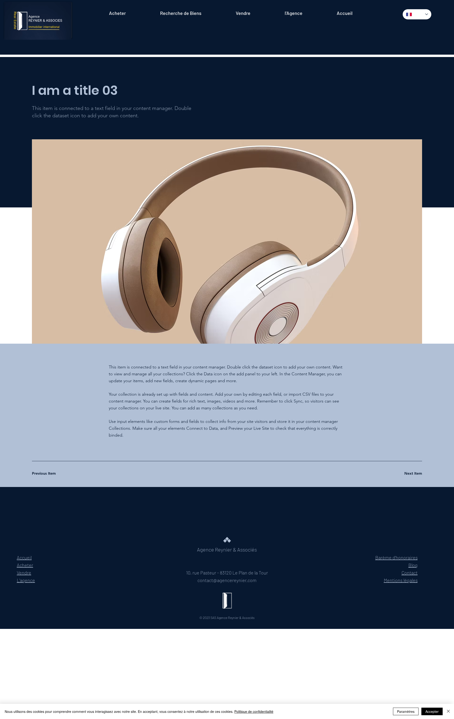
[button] (63, 34)
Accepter (432, 711)
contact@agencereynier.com (227, 580)
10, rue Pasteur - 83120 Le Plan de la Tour (227, 572)
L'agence (26, 580)
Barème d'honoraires (396, 557)
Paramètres (406, 711)
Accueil (24, 557)
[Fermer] (448, 711)
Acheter (25, 565)
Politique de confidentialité (253, 711)
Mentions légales (401, 580)
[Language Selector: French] (417, 14)
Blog (413, 565)
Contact (410, 572)
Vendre (24, 572)
